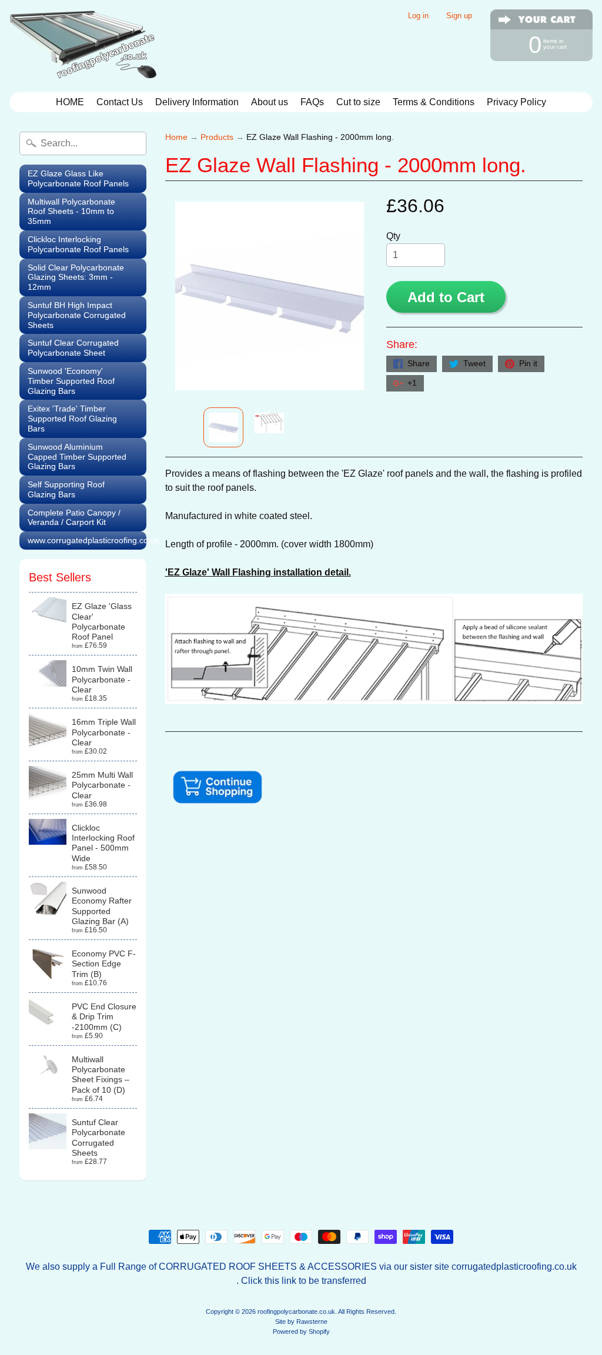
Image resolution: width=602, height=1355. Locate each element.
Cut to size (358, 102)
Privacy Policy (516, 102)
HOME (70, 102)
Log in (418, 16)
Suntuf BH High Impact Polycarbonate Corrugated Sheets (77, 315)
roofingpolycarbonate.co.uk (296, 1311)
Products (216, 137)
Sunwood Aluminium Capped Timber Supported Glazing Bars (77, 456)
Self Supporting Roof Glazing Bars (66, 489)
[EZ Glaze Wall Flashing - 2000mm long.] (223, 427)
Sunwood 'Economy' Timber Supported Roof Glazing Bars (71, 381)
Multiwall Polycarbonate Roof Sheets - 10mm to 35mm (71, 211)
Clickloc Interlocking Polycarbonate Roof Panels (78, 244)
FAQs (312, 102)
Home (176, 137)
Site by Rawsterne (301, 1321)
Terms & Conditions (433, 102)
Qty (393, 236)
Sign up (459, 16)
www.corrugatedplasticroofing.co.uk (87, 540)
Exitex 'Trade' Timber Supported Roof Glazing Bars (72, 418)
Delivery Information (197, 102)
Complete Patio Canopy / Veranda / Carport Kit (74, 517)
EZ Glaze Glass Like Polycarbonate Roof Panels (78, 178)
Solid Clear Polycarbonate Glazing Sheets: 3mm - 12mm (76, 277)
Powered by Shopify (301, 1331)
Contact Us (119, 102)
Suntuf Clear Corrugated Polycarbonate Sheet (73, 347)
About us (269, 102)
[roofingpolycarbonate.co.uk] (82, 46)
